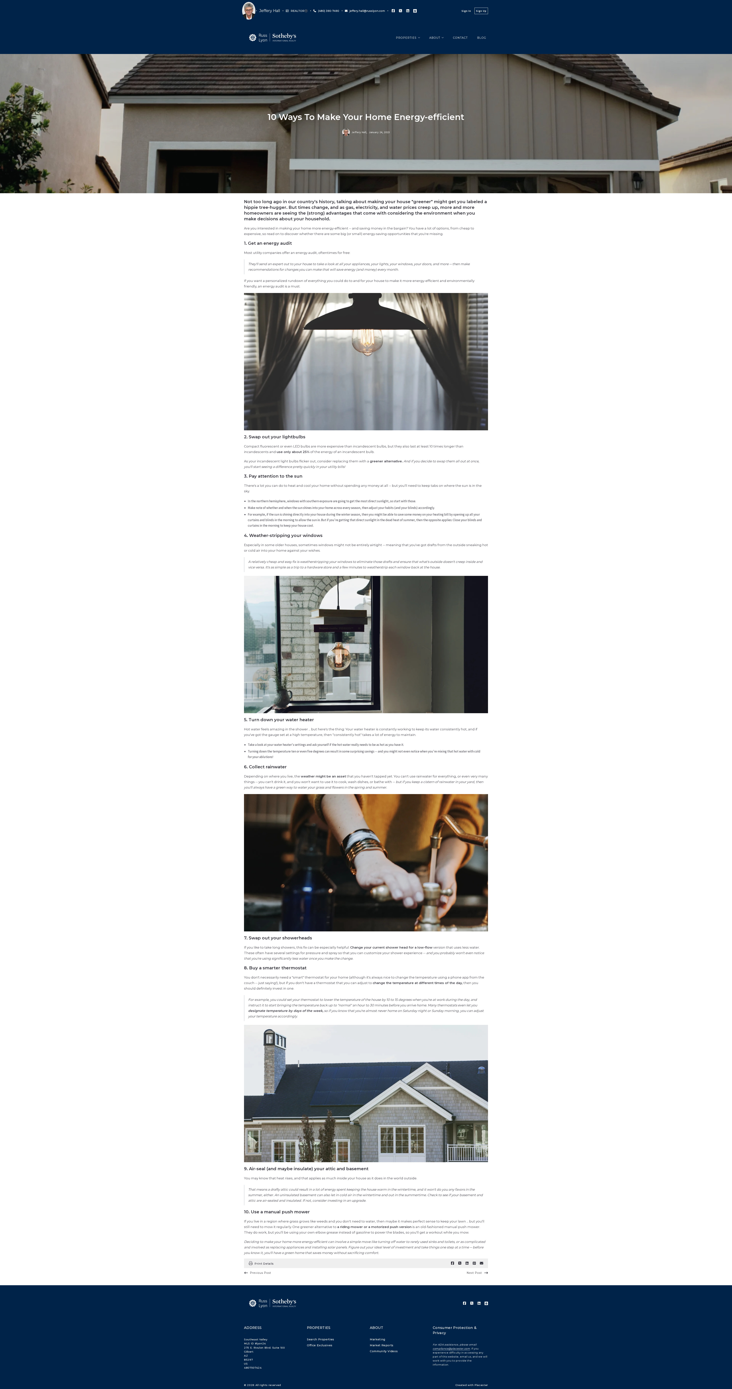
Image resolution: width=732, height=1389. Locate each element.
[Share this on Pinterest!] (474, 1263)
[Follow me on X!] (400, 11)
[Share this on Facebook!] (452, 1263)
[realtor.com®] (415, 11)
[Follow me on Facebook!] (393, 11)
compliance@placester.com (451, 1348)
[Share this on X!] (460, 1263)
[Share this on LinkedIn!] (467, 1263)
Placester (481, 1385)
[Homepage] (272, 37)
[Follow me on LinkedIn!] (407, 11)
